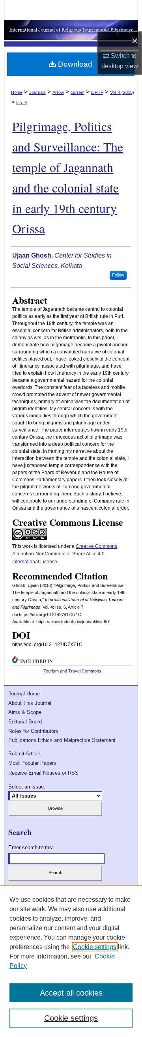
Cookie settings (94, 947)
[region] (71, 961)
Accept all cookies (71, 992)
